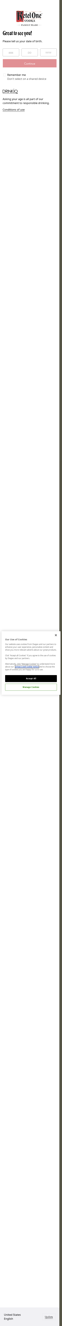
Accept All (31, 678)
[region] (30, 663)
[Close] (56, 635)
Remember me (16, 75)
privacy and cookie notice (27, 666)
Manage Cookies (31, 687)
